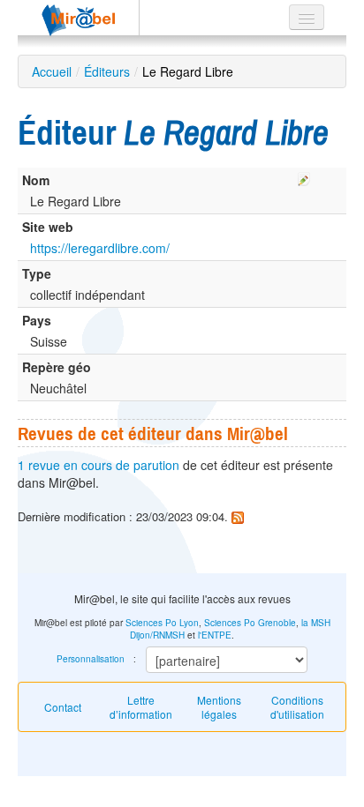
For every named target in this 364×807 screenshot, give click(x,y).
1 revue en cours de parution (98, 465)
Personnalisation (91, 659)
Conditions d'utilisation (297, 706)
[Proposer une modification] (304, 176)
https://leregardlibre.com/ (100, 248)
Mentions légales (219, 706)
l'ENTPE (214, 635)
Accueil (52, 71)
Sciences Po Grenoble (250, 622)
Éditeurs (107, 71)
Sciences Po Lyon (162, 622)
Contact (62, 706)
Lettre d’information (141, 706)
